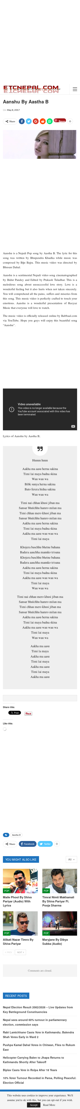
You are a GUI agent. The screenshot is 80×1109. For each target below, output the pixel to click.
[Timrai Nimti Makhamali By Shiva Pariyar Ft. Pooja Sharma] (59, 881)
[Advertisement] (40, 42)
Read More (49, 1105)
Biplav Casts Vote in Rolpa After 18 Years (30, 1070)
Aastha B (16, 835)
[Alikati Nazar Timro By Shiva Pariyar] (20, 923)
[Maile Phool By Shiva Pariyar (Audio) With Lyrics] (20, 881)
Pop (6, 890)
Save (62, 120)
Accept (33, 1105)
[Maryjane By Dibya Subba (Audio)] (59, 923)
